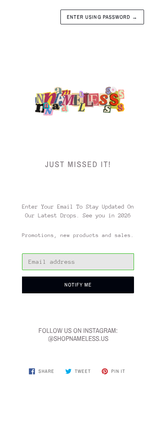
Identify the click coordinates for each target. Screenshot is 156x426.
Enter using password (102, 17)
